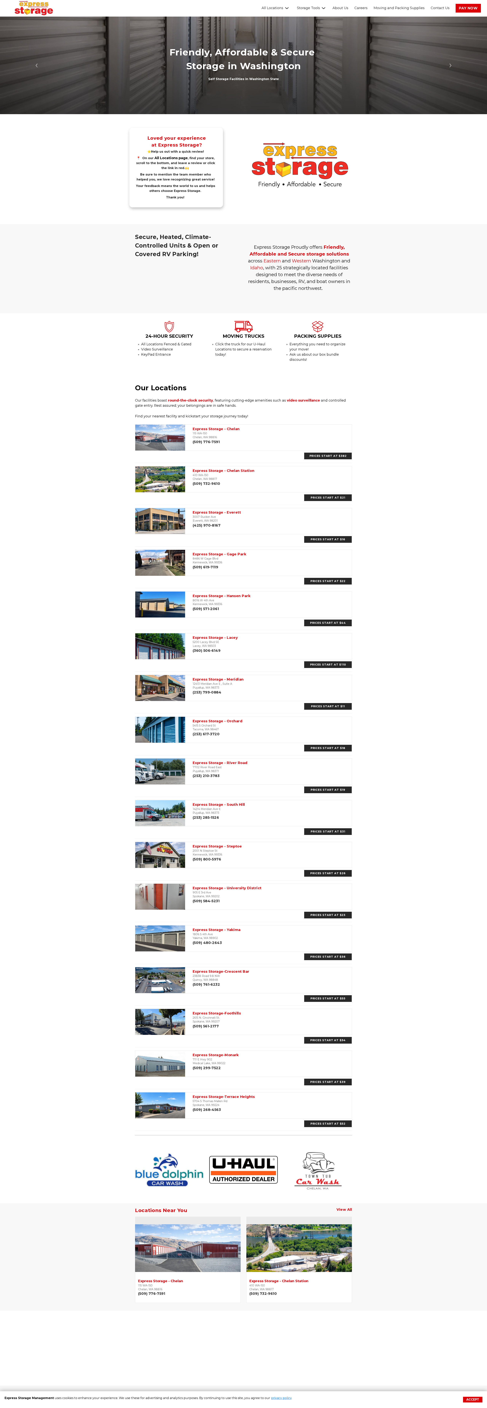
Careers (361, 8)
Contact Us (440, 8)
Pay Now (468, 8)
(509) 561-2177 (206, 1026)
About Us (340, 8)
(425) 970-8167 (206, 525)
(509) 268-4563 (207, 1110)
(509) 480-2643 (207, 943)
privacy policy (281, 1398)
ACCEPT (472, 1399)
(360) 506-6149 (206, 651)
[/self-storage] (169, 330)
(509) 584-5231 (206, 901)
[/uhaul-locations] (243, 330)
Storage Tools (309, 8)
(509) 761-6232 (206, 984)
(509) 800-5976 (207, 859)
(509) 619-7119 (205, 567)
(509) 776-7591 (206, 442)
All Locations (273, 8)
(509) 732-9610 (206, 484)
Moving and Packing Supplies (399, 8)
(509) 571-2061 (206, 609)
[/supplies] (317, 330)
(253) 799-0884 (207, 692)
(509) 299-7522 (207, 1068)
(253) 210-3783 (206, 776)
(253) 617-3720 (206, 734)
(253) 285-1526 (206, 817)
